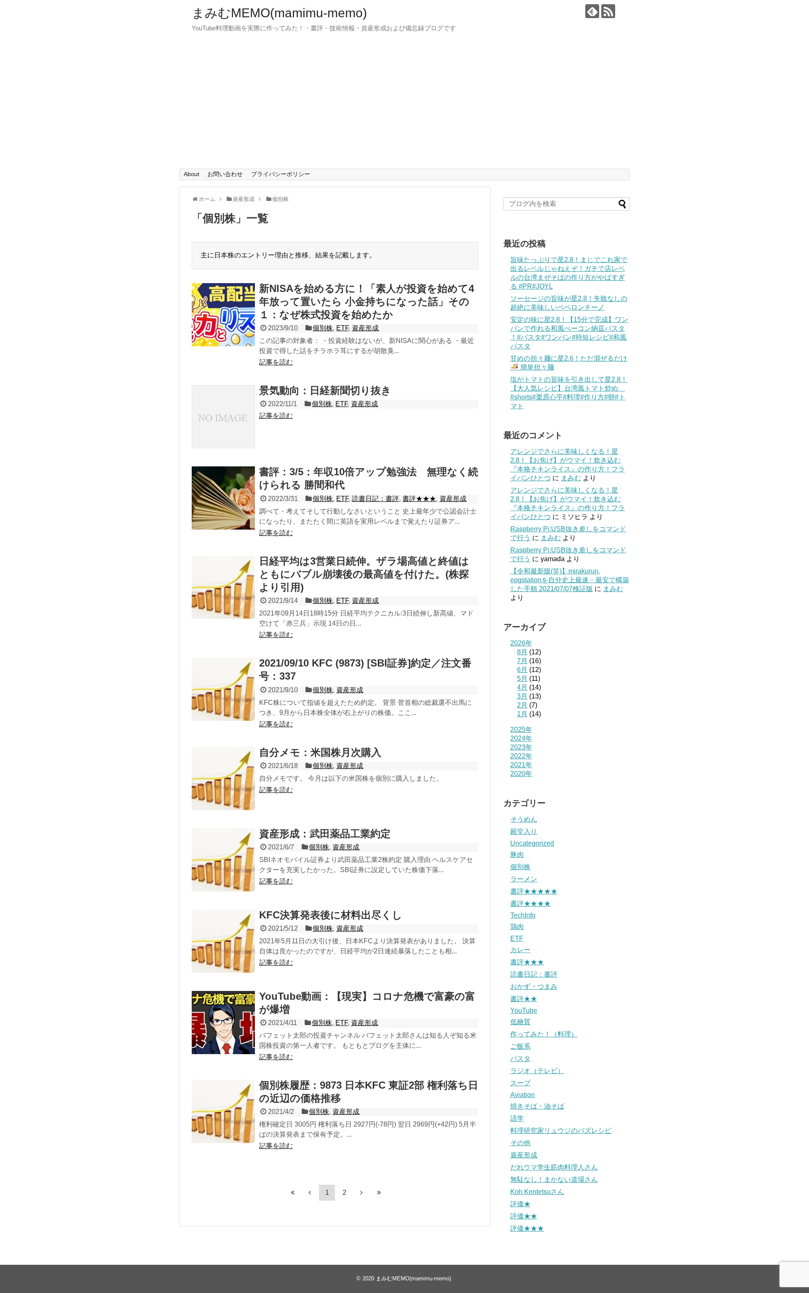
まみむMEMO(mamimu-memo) (279, 13)
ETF (342, 328)
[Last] (379, 1192)
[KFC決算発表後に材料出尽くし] (223, 941)
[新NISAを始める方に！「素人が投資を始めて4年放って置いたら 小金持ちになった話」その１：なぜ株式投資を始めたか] (223, 314)
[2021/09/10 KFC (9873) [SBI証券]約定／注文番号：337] (223, 689)
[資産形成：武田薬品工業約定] (223, 859)
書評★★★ (419, 498)
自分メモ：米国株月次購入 (320, 752)
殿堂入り (523, 831)
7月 (522, 660)
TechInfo (523, 915)
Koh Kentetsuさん (537, 1191)
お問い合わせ (225, 174)
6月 (522, 669)
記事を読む (276, 362)
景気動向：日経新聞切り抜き (325, 390)
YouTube (523, 1010)
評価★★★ (527, 1228)
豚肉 (517, 854)
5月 (522, 678)
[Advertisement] (404, 105)
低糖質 (520, 1021)
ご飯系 (520, 1046)
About (191, 174)
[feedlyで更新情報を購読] (592, 11)
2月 (522, 705)
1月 (522, 713)
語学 (517, 1118)
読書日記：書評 (375, 498)
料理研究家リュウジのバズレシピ (560, 1130)
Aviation (522, 1094)
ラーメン (523, 879)
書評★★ (523, 998)
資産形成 (365, 328)
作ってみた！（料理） (544, 1034)
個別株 (323, 328)
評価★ (520, 1203)
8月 (522, 652)
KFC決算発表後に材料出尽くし (330, 915)
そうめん (523, 819)
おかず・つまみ (533, 986)
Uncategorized (532, 843)
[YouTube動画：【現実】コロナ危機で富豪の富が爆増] (223, 1022)
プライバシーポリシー (280, 174)
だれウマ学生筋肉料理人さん (554, 1167)
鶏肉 (517, 926)
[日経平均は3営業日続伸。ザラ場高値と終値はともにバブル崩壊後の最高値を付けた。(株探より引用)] (223, 587)
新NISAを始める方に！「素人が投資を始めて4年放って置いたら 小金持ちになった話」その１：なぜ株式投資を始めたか (366, 301)
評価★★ (523, 1216)
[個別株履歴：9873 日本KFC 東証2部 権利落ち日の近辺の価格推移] (223, 1111)
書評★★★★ (530, 903)
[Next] (362, 1192)
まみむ (571, 478)
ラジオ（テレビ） (537, 1070)
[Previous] (310, 1192)
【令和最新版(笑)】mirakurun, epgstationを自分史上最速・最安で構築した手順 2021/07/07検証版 (569, 580)
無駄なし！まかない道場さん (554, 1179)
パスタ (520, 1058)
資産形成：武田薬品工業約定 (325, 833)
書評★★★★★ (533, 891)
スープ (520, 1083)
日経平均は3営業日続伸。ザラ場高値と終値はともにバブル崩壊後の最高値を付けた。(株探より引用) (364, 574)
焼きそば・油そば (537, 1106)
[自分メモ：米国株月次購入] (223, 778)
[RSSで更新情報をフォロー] (608, 11)
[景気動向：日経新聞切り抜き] (223, 416)
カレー (520, 949)
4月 (522, 687)
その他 (520, 1142)
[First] (292, 1192)
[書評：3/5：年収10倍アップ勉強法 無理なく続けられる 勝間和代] (223, 498)
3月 (522, 696)
